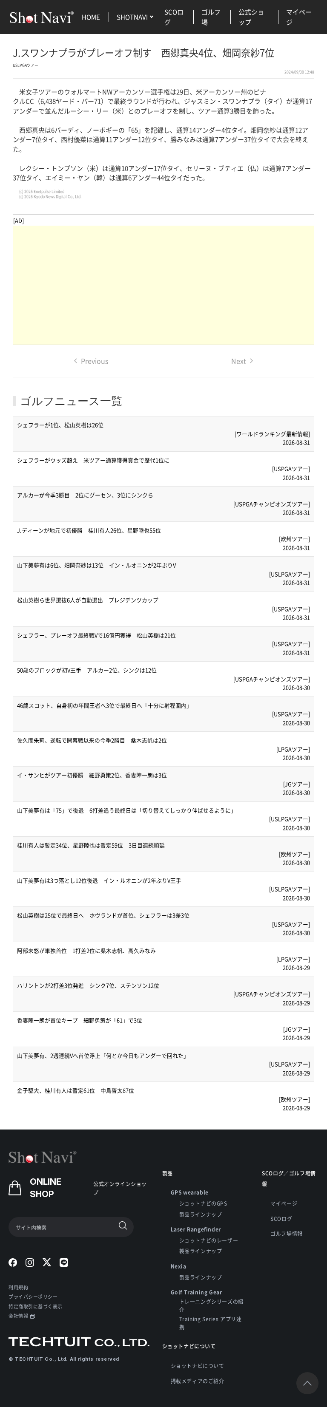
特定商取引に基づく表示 (36, 1306)
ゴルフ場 (211, 16)
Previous (94, 361)
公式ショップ (251, 16)
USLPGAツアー (25, 65)
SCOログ (174, 16)
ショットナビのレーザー (208, 1240)
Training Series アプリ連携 (210, 1323)
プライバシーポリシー (33, 1296)
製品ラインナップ (200, 1214)
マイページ (299, 16)
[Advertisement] (163, 285)
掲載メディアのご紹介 (197, 1380)
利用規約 (18, 1287)
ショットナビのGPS (203, 1203)
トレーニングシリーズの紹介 (211, 1305)
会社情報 (18, 1315)
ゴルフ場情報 (286, 1233)
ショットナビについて (197, 1365)
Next (238, 361)
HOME (91, 16)
